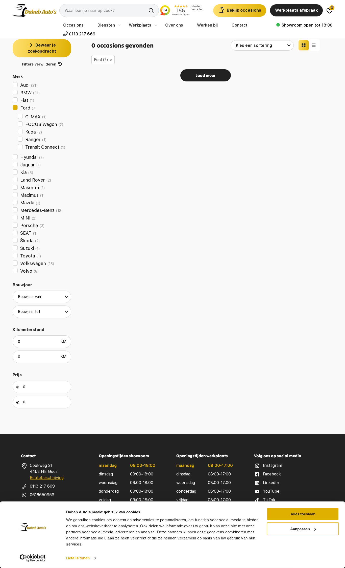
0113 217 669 (82, 34)
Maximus (32, 195)
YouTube (271, 491)
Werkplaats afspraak (296, 10)
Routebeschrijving (47, 477)
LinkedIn (271, 482)
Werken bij (207, 25)
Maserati (32, 187)
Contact (240, 25)
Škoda (30, 240)
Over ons (174, 25)
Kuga (33, 132)
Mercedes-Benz (41, 210)
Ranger (36, 139)
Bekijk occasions (244, 10)
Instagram (272, 465)
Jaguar (30, 164)
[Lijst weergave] (314, 45)
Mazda (30, 202)
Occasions (73, 25)
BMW (30, 92)
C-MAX (36, 116)
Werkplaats (140, 25)
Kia (26, 172)
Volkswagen (37, 263)
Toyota (30, 255)
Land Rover (35, 180)
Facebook (272, 474)
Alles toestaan (302, 514)
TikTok (269, 499)
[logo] (35, 10)
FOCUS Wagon (44, 124)
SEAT (29, 233)
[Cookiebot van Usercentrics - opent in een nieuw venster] (33, 558)
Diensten (106, 25)
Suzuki (30, 248)
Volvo (29, 271)
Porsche (32, 225)
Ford (28, 108)
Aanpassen (300, 529)
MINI (28, 218)
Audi (29, 85)
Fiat (27, 100)
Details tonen (78, 558)
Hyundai (32, 157)
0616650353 (42, 494)
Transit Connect (45, 147)
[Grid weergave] (304, 45)
